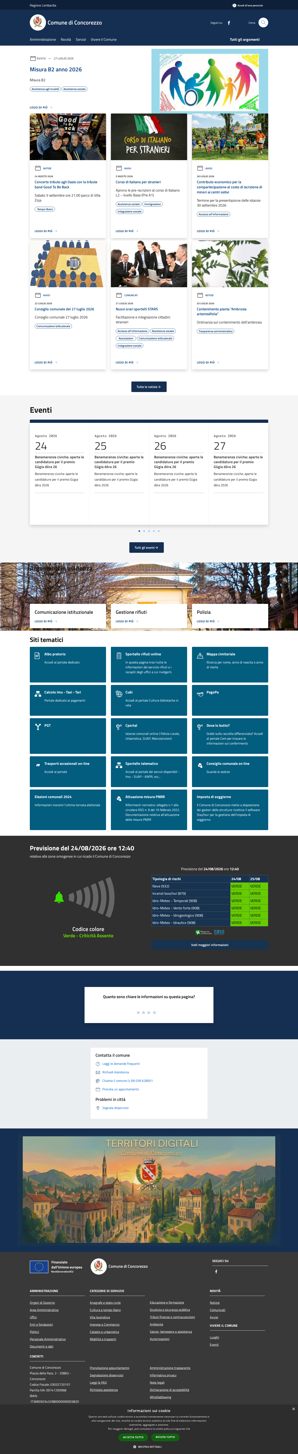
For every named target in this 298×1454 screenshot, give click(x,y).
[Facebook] (227, 22)
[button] (149, 1446)
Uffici (33, 1317)
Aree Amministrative (44, 1309)
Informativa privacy (163, 1375)
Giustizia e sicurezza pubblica (170, 1309)
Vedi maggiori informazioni (209, 944)
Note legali (157, 1382)
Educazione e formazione (167, 1302)
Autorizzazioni (159, 1338)
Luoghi (214, 1337)
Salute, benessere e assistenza (171, 1331)
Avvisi (41, 58)
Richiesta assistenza (104, 1389)
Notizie (47, 168)
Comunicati (131, 295)
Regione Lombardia (43, 5)
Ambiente (156, 1324)
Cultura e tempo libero (105, 1309)
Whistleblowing (160, 1397)
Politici (34, 1331)
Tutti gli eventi (145, 547)
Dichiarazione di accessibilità (169, 1389)
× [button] (293, 1409)
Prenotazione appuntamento (109, 1367)
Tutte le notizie (147, 386)
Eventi (214, 1344)
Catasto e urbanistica (104, 1331)
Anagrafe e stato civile (105, 1302)
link (188, 1428)
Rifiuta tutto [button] (165, 1437)
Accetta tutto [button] (133, 1437)
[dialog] (149, 1429)
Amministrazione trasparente (170, 1367)
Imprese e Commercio (104, 1324)
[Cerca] (263, 22)
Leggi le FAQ (98, 1382)
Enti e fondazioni (41, 1324)
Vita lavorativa (100, 1317)
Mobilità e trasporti (103, 1339)
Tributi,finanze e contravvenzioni (172, 1317)
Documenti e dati (41, 1346)
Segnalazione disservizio (106, 1375)
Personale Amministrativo (48, 1339)
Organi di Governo (42, 1302)
